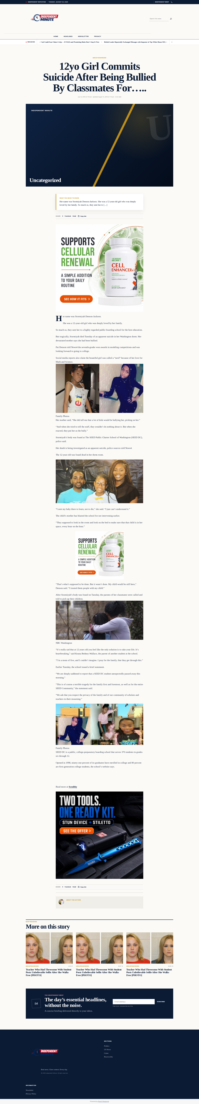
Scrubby (73, 786)
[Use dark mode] (171, 2)
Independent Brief (162, 2)
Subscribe (161, 1001)
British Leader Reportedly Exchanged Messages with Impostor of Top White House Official (103, 42)
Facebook (68, 216)
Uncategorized (99, 58)
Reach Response (103, 1101)
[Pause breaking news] (171, 42)
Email (74, 216)
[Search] (171, 19)
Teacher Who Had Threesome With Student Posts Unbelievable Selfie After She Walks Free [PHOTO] (48, 972)
